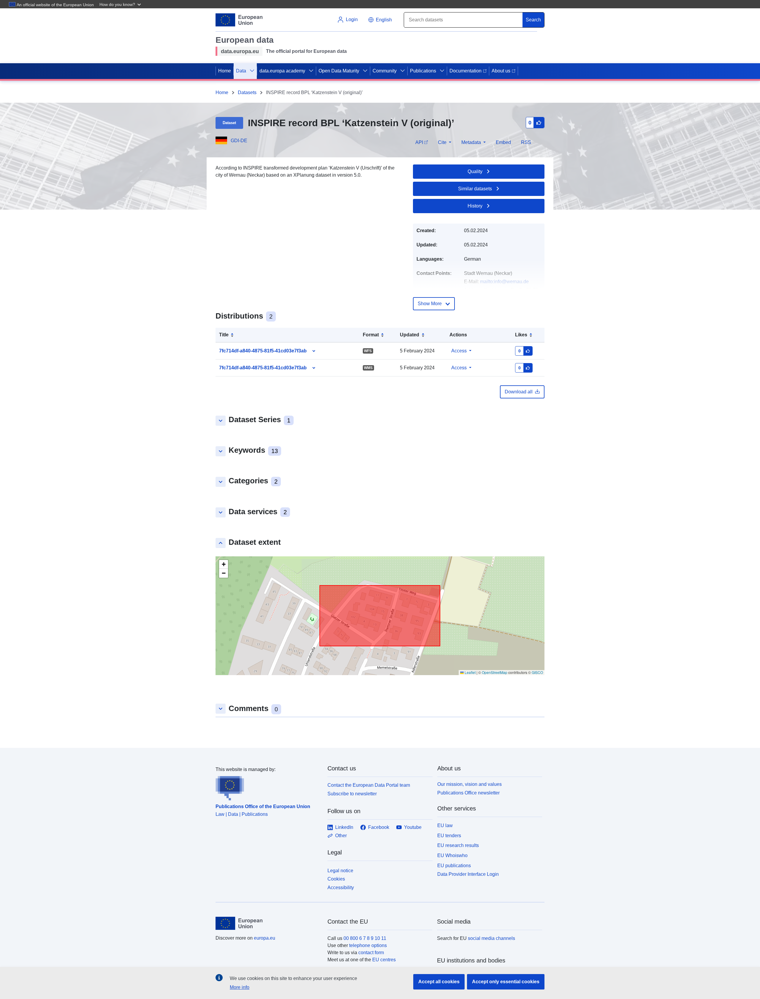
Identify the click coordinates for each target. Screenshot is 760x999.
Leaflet (470, 672)
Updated (409, 334)
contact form (371, 952)
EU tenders (449, 835)
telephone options (368, 945)
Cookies (336, 878)
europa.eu (264, 938)
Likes (521, 334)
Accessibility (340, 887)
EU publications (454, 865)
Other (341, 835)
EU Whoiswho (452, 855)
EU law (445, 825)
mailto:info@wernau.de (504, 281)
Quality (475, 171)
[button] (121, 4)
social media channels (491, 938)
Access (459, 350)
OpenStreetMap (494, 672)
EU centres (384, 959)
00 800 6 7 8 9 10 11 (364, 938)
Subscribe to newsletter (352, 793)
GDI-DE (239, 140)
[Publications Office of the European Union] (268, 786)
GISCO (537, 672)
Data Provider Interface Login (468, 873)
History (475, 205)
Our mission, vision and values (469, 784)
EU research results (458, 845)
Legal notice (340, 870)
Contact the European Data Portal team (368, 785)
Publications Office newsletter (468, 792)
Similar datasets (475, 188)
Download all (519, 391)
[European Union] (268, 923)
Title (224, 334)
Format (371, 334)
